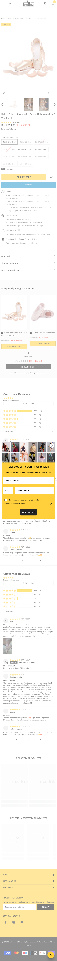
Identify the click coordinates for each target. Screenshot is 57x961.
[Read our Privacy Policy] (50, 504)
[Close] (52, 445)
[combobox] (8, 490)
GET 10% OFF (28, 512)
